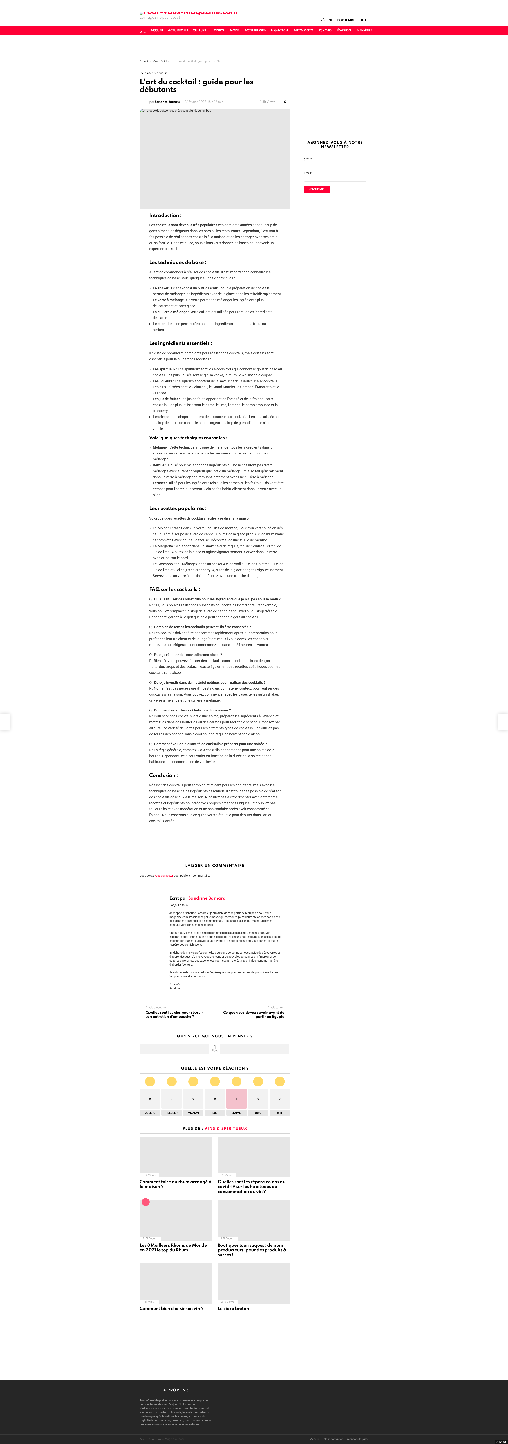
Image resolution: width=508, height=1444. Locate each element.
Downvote (254, 1049)
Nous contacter (333, 1439)
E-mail (308, 173)
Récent (326, 20)
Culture (199, 30)
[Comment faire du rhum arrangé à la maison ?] (176, 1157)
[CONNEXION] (397, 31)
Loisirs (218, 30)
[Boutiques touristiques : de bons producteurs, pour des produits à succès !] (254, 1220)
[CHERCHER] (390, 31)
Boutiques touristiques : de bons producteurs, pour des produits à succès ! (252, 1250)
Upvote (174, 1049)
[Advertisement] (254, 46)
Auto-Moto (303, 30)
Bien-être (364, 30)
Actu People (178, 30)
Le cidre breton (233, 1309)
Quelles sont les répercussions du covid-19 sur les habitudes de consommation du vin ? (251, 1187)
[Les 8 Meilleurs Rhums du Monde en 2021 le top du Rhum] (176, 1220)
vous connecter (163, 875)
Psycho (325, 30)
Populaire (346, 20)
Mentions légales (357, 1439)
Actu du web (255, 30)
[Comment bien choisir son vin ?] (176, 1283)
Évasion (344, 30)
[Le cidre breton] (254, 1283)
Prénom (308, 158)
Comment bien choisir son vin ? (171, 1309)
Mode (234, 30)
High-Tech (279, 30)
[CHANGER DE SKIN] (383, 31)
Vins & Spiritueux (225, 1128)
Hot (363, 20)
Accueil (157, 30)
